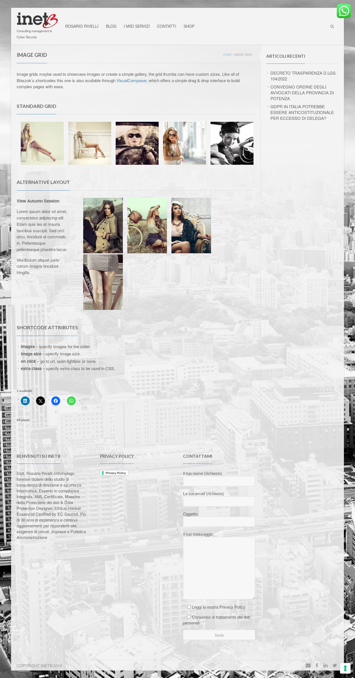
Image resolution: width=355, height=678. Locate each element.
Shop (189, 26)
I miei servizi (137, 26)
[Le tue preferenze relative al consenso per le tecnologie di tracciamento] (345, 668)
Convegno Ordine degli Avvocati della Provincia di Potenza (302, 92)
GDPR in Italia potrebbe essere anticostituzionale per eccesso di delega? (302, 112)
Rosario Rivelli (81, 26)
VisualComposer (131, 80)
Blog (111, 26)
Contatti (166, 26)
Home (227, 54)
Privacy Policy (232, 607)
